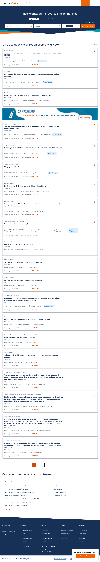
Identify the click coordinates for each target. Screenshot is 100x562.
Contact (77, 3)
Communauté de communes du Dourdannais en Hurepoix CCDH (21, 335)
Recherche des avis (65, 533)
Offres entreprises (37, 3)
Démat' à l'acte (45, 541)
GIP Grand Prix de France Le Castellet (14, 221)
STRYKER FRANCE (9, 260)
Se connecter (94, 3)
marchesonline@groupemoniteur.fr (10, 527)
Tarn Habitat (7, 71)
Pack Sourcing (45, 530)
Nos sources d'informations (67, 530)
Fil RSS (24, 541)
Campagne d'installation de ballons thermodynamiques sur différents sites (33, 148)
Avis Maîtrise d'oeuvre (60, 495)
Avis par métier (64, 538)
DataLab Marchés (46, 533)
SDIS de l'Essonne (9, 50)
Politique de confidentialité (29, 535)
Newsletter (25, 543)
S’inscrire (85, 3)
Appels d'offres (6, 9)
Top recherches (26, 549)
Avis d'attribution (26, 546)
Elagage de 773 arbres (13, 167)
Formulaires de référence (85, 535)
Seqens (6, 317)
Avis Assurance (58, 489)
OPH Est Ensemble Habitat (11, 164)
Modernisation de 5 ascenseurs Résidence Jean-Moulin (25, 186)
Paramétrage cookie (27, 538)
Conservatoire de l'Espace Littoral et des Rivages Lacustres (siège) (22, 394)
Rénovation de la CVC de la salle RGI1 (18, 244)
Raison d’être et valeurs (28, 528)
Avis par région (64, 535)
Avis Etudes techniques (60, 492)
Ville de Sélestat (8, 352)
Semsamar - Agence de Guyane (12, 440)
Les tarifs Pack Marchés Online (48, 546)
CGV (24, 533)
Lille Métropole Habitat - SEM (12, 295)
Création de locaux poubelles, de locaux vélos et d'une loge (27, 319)
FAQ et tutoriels (83, 530)
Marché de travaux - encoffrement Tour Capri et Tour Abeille (27, 95)
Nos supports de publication (48, 549)
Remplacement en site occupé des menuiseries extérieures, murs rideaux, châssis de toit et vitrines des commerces (32, 299)
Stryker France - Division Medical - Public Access (23, 262)
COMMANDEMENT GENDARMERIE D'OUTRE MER (17, 372)
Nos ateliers (82, 538)
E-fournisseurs (45, 535)
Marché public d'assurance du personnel (19, 337)
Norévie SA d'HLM (9, 145)
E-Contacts (44, 543)
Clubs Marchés (83, 533)
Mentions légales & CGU (28, 530)
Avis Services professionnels (61, 486)
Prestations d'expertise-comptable (17, 224)
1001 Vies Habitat (9, 93)
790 (60, 465)
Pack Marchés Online (46, 528)
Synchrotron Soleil (9, 242)
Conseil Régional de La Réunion (12, 416)
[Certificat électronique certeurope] (50, 114)
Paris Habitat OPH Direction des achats (14, 124)
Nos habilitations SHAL (47, 551)
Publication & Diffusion (47, 538)
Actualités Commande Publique (86, 528)
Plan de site (82, 541)
